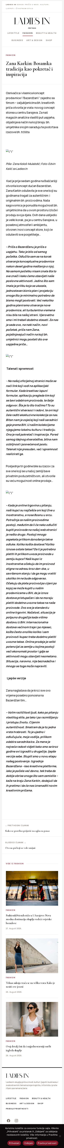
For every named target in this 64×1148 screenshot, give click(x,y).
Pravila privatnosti (17, 1109)
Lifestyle (13, 33)
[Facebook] (8, 1120)
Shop (49, 40)
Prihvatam (14, 1143)
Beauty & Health (46, 33)
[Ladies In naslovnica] (32, 21)
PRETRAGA (32, 28)
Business (17, 40)
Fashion (28, 33)
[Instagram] (16, 1120)
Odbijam (28, 1143)
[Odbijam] (60, 1136)
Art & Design (34, 40)
